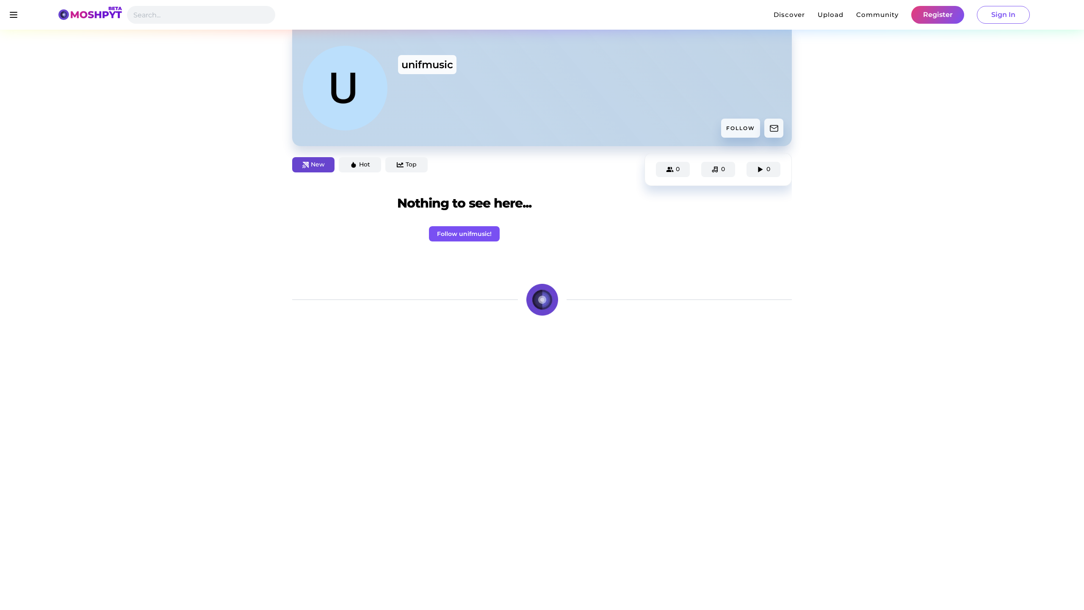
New (318, 164)
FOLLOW (740, 128)
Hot (364, 164)
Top (411, 164)
